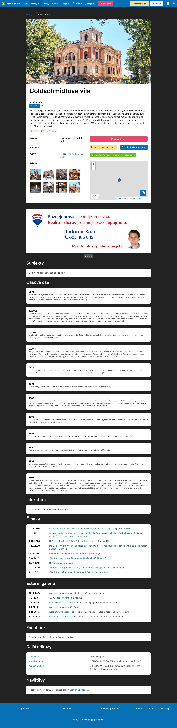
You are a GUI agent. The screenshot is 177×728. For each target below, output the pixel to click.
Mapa (25, 3)
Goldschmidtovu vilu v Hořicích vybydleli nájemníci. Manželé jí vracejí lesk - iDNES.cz (91, 528)
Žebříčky (77, 3)
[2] (123, 321)
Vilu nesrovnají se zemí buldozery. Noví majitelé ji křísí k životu (80, 558)
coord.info (34, 656)
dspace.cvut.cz (36, 666)
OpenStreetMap (141, 198)
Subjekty (65, 3)
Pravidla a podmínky (110, 708)
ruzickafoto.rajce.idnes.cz (61, 611)
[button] (119, 180)
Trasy (46, 3)
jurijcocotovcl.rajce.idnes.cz (62, 602)
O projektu (90, 3)
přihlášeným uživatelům (76, 689)
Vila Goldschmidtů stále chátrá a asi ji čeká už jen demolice (78, 572)
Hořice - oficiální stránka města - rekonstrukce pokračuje (77, 541)
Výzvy (55, 3)
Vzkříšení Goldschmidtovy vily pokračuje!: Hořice (73, 553)
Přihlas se (156, 3)
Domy (29, 14)
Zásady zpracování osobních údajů (153, 708)
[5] (110, 387)
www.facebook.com (59, 593)
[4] (57, 338)
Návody (67, 708)
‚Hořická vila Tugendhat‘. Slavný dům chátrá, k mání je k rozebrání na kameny (87, 567)
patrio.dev (99, 719)
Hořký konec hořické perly (62, 563)
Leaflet (118, 198)
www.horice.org (36, 661)
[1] (86, 300)
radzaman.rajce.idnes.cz (61, 616)
